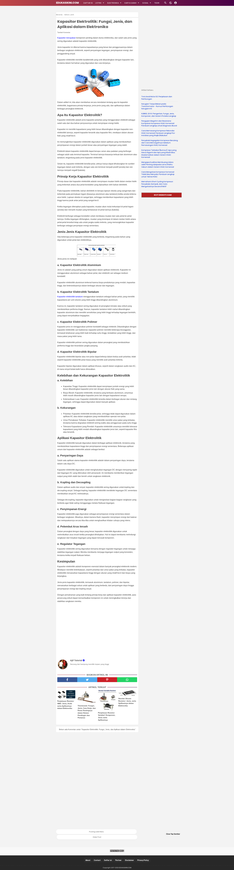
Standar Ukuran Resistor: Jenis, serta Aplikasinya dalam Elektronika (127, 702)
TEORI (156, 3)
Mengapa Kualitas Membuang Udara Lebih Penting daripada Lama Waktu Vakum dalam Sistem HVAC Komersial (157, 164)
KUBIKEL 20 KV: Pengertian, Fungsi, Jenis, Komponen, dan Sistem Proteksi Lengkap (158, 114)
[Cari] (165, 3)
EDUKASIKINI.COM (67, 3)
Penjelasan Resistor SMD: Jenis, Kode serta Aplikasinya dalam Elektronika (65, 704)
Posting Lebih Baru (96, 832)
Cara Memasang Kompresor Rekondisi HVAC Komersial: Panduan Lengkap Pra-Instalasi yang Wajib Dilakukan (158, 133)
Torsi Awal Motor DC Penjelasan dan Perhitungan (156, 97)
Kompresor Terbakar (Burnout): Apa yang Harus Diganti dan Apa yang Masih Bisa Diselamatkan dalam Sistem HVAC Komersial (158, 154)
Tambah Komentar (63, 32)
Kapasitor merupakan (66, 38)
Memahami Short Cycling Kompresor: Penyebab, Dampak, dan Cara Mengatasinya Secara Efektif (157, 184)
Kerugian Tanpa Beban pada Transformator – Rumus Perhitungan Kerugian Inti (157, 106)
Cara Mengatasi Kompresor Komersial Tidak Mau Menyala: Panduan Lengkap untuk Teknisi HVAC (157, 174)
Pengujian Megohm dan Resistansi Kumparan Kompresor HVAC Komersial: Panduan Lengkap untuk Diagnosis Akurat (159, 123)
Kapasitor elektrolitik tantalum (70, 297)
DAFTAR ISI (88, 3)
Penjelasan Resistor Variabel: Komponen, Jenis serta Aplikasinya (106, 716)
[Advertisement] (98, 630)
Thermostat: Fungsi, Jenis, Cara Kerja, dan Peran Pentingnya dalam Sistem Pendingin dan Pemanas (87, 712)
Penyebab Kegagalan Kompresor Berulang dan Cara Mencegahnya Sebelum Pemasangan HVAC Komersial (159, 142)
